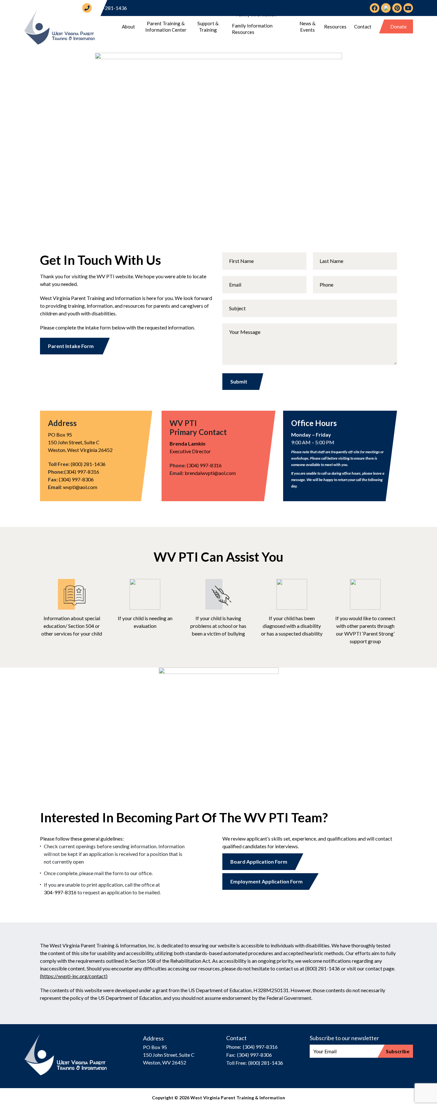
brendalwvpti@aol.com (210, 473)
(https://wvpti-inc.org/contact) (73, 976)
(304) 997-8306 (76, 479)
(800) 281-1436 (88, 464)
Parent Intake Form (71, 346)
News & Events (307, 26)
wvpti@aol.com (80, 487)
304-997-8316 (60, 892)
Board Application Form (258, 861)
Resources (335, 26)
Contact (362, 26)
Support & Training (208, 26)
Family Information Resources (252, 29)
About (128, 26)
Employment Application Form (266, 881)
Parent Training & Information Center (166, 26)
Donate (398, 26)
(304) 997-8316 (81, 472)
